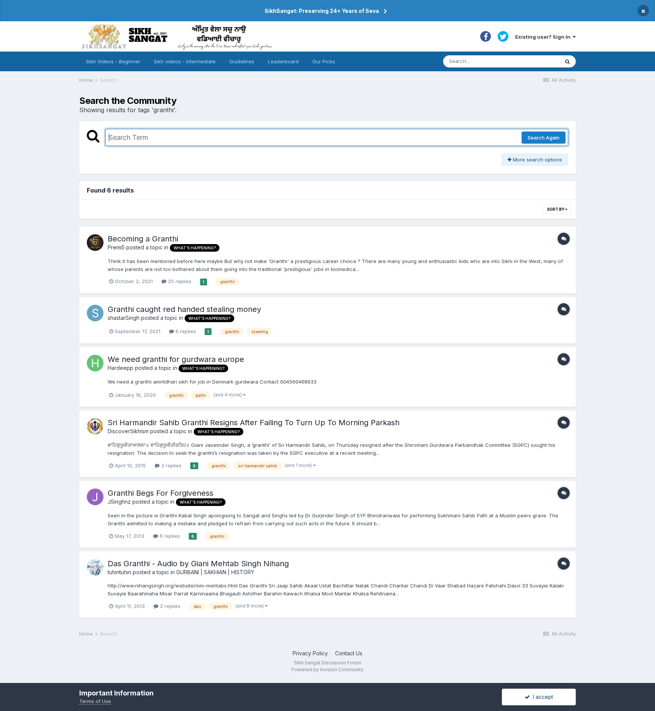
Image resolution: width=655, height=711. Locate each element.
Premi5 (116, 247)
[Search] (567, 61)
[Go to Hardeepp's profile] (95, 363)
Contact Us (348, 653)
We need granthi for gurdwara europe (176, 359)
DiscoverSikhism (128, 431)
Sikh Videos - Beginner (113, 61)
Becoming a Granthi (143, 238)
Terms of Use (95, 701)
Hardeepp (120, 368)
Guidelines (241, 61)
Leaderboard (283, 61)
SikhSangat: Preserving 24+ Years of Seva (322, 11)
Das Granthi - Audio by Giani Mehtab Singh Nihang (198, 563)
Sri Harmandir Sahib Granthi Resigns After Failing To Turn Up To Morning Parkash (254, 422)
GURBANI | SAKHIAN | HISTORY (215, 572)
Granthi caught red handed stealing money (184, 309)
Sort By (556, 209)
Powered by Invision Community (327, 669)
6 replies (185, 331)
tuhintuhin (119, 572)
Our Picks (323, 61)
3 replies (171, 465)
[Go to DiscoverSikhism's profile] (95, 426)
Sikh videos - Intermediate (185, 61)
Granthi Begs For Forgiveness (160, 493)
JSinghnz (119, 501)
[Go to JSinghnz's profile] (95, 497)
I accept (541, 697)
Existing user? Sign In (544, 37)
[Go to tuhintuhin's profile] (95, 567)
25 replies (178, 281)
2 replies (169, 606)
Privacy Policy (310, 653)
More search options (536, 160)
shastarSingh (123, 318)
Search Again (543, 138)
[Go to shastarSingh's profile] (95, 313)
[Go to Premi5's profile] (95, 242)
